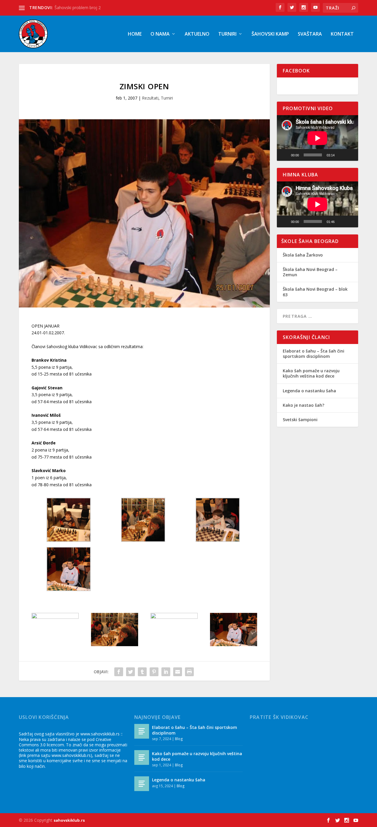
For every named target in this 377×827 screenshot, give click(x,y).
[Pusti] (284, 155)
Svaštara (310, 34)
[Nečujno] (341, 155)
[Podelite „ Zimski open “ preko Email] (177, 672)
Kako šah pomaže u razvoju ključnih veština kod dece (311, 373)
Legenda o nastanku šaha (309, 390)
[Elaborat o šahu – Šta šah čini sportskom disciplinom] (141, 731)
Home (135, 34)
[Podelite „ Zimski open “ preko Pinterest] (154, 672)
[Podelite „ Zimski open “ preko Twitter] (130, 672)
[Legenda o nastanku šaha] (141, 783)
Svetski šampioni (300, 419)
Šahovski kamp (270, 34)
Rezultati (150, 98)
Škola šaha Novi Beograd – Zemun (310, 272)
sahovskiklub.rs (69, 820)
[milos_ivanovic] (174, 617)
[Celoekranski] (350, 155)
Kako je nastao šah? (303, 405)
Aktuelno (197, 34)
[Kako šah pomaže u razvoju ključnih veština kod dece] (141, 757)
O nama (160, 34)
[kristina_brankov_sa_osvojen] (114, 644)
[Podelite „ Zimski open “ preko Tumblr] (142, 672)
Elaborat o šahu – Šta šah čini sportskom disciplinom (313, 353)
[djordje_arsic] (55, 617)
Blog (179, 738)
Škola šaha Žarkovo (303, 255)
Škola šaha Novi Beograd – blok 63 (315, 291)
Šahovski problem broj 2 (77, 7)
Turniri (227, 34)
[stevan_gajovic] (233, 644)
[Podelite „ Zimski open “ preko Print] (189, 672)
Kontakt (342, 34)
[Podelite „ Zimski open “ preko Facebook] (119, 672)
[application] (317, 138)
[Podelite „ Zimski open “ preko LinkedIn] (166, 672)
